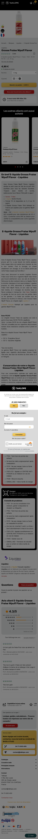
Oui (14, 405)
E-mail (6, 416)
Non (24, 405)
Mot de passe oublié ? (19, 438)
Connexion (19, 434)
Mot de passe (8, 423)
